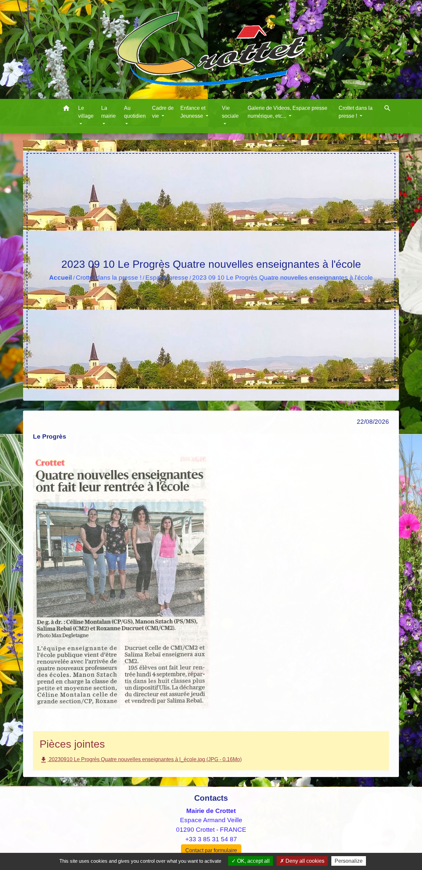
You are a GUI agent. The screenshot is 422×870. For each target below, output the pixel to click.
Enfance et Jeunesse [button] (192, 112)
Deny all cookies (304, 861)
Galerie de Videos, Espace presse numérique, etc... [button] (287, 112)
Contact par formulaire (211, 850)
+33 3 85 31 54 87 (211, 839)
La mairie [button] (108, 112)
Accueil (60, 277)
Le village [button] (86, 112)
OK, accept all (253, 861)
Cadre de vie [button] (163, 112)
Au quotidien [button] (135, 112)
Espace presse (166, 277)
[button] (66, 109)
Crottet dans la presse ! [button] (356, 112)
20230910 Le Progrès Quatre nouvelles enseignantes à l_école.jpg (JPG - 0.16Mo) (141, 760)
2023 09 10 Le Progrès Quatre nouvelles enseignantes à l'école (282, 277)
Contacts (211, 797)
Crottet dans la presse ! (108, 277)
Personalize (349, 861)
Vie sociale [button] (230, 112)
